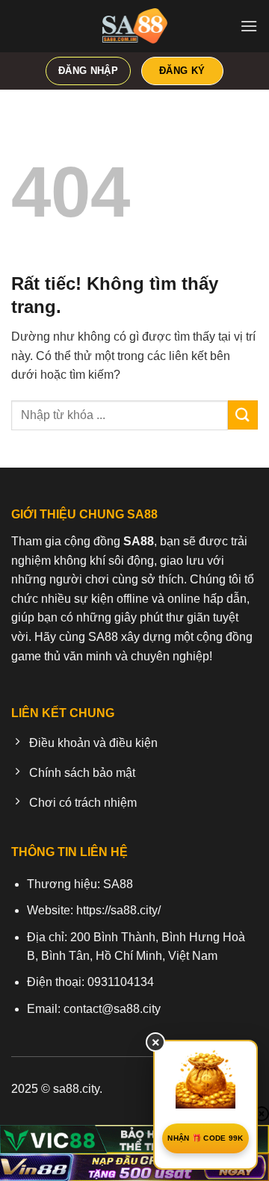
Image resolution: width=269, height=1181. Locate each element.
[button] (249, 25)
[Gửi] (243, 415)
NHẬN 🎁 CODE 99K (205, 1138)
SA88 (118, 884)
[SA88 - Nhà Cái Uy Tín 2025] (134, 26)
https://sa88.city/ (118, 910)
